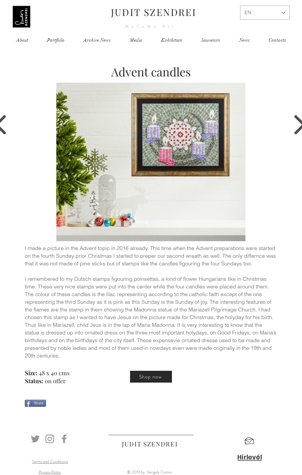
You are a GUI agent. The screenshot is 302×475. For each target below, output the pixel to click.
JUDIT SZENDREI (153, 12)
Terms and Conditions (50, 461)
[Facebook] (64, 439)
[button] (249, 441)
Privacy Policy (50, 472)
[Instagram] (49, 439)
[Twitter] (35, 439)
